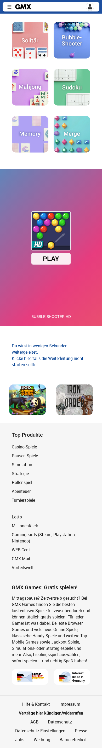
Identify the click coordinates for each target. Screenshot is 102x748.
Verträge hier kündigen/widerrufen (51, 713)
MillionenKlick (25, 526)
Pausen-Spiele (25, 456)
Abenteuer (21, 491)
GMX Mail (21, 559)
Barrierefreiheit (73, 740)
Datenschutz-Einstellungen (40, 731)
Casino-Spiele (24, 447)
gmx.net (23, 6)
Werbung (42, 740)
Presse (81, 731)
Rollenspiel (22, 482)
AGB (34, 722)
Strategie (20, 473)
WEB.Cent (21, 550)
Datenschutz (60, 722)
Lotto (17, 517)
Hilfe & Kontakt (36, 704)
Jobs (19, 740)
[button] (9, 7)
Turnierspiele (23, 500)
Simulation (22, 465)
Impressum (69, 704)
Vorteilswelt (23, 567)
